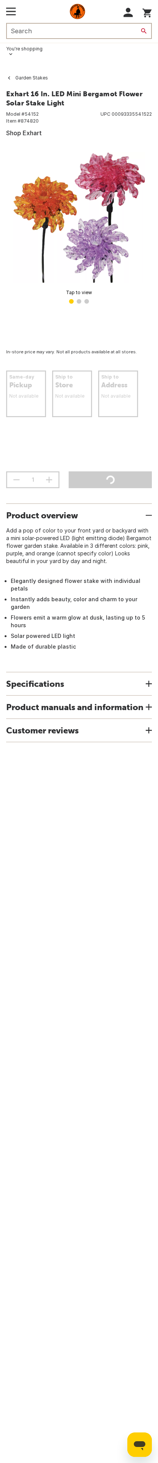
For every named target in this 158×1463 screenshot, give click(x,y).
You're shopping (24, 49)
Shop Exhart (24, 133)
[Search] (143, 31)
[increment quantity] (49, 480)
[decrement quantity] (16, 480)
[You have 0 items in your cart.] (147, 12)
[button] (128, 12)
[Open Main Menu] (11, 11)
